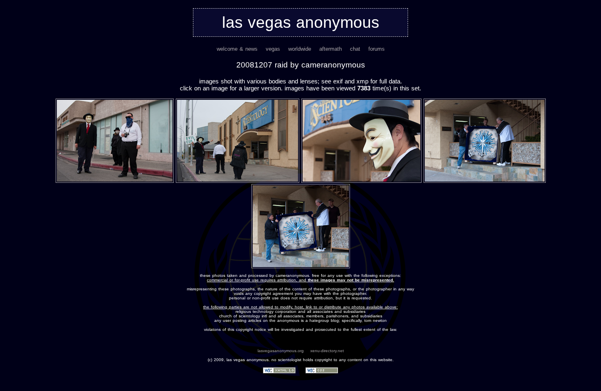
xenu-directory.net (327, 350)
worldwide (299, 49)
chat (355, 49)
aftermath (330, 49)
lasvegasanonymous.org (281, 350)
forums (376, 49)
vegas (273, 49)
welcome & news (237, 49)
